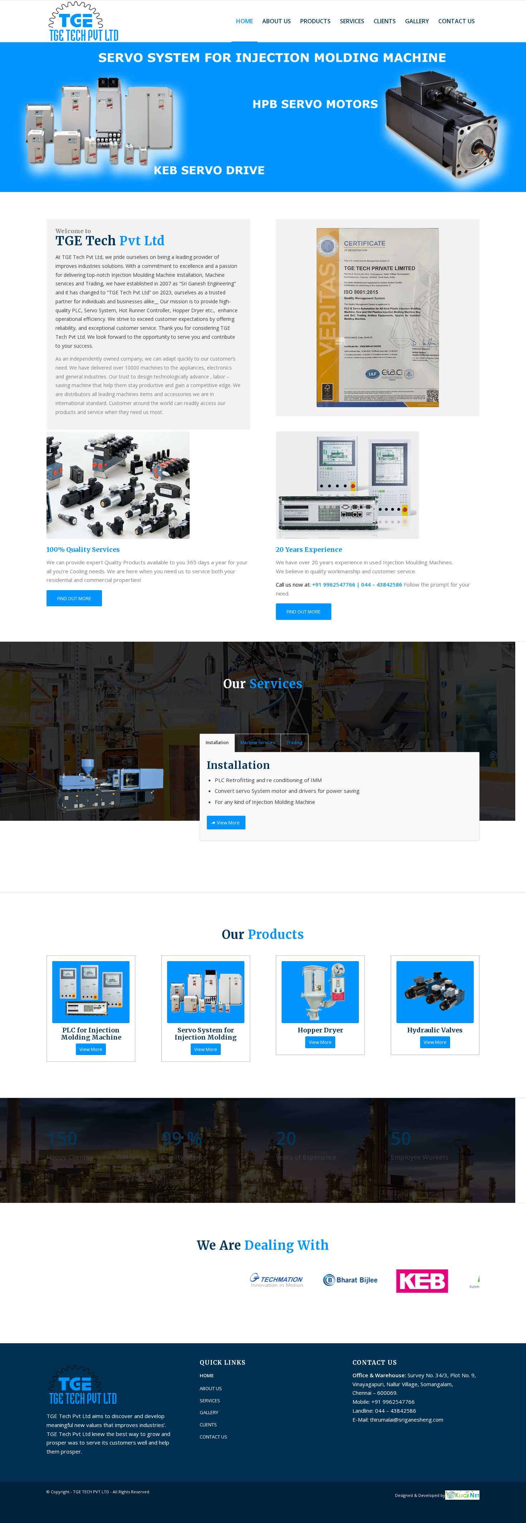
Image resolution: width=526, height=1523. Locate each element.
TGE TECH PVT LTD (91, 1491)
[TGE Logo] (83, 21)
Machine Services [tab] (257, 742)
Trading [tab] (294, 742)
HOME (207, 1375)
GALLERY (209, 1412)
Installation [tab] (217, 742)
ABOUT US (211, 1388)
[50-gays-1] (320, 992)
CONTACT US (213, 1436)
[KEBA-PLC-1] (91, 992)
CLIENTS (208, 1424)
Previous (6, 117)
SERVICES (210, 1400)
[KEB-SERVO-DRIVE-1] (205, 992)
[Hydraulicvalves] (435, 992)
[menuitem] (245, 21)
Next (519, 117)
